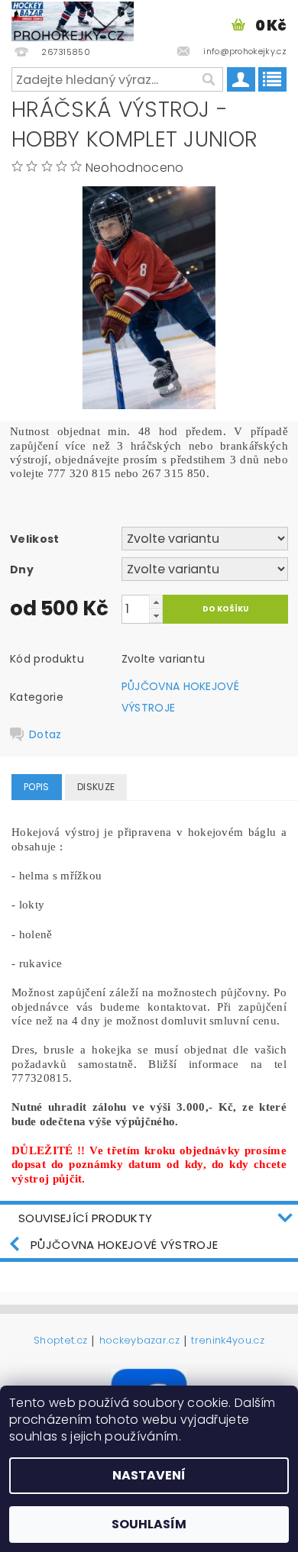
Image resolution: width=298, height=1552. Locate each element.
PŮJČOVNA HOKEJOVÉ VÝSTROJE (124, 1245)
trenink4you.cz (227, 1341)
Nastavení (149, 1475)
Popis (37, 786)
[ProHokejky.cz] (72, 20)
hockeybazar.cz (139, 1341)
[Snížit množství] (156, 615)
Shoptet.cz (60, 1341)
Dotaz (45, 734)
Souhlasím (149, 1524)
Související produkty (85, 1218)
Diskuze (96, 786)
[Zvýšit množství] (156, 602)
